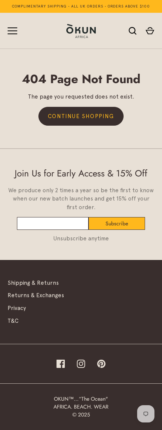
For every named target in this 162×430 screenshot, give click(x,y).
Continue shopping (81, 116)
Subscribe (116, 223)
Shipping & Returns (33, 283)
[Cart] (150, 31)
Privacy (17, 308)
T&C (13, 321)
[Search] (132, 31)
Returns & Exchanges (36, 295)
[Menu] (12, 31)
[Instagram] (81, 364)
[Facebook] (60, 364)
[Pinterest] (101, 364)
